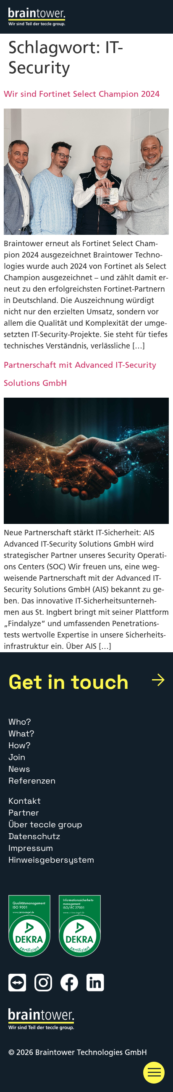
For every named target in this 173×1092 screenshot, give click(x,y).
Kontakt (24, 800)
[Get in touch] (158, 680)
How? (19, 745)
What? (21, 733)
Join (16, 757)
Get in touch (68, 682)
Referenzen (31, 780)
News (19, 768)
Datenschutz (34, 836)
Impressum (30, 847)
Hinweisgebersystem (51, 859)
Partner (23, 812)
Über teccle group (45, 824)
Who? (19, 721)
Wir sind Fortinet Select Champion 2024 (82, 94)
